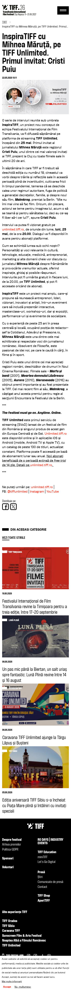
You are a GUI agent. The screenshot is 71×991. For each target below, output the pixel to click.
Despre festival (11, 839)
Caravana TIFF (11, 930)
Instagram (37, 491)
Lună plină (14, 620)
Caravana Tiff (15, 689)
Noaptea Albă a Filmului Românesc (24, 940)
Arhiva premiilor (11, 844)
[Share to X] (13, 506)
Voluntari (8, 867)
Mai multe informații (12, 982)
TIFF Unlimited (11, 945)
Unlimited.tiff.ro (56, 433)
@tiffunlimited (17, 491)
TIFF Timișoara (15, 552)
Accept (7, 987)
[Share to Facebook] (5, 506)
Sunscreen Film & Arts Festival (21, 935)
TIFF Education (47, 852)
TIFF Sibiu (13, 751)
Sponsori (8, 858)
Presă (41, 872)
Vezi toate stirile (13, 537)
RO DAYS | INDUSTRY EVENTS (50, 841)
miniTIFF (43, 857)
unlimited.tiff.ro (13, 229)
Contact (42, 887)
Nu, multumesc (23, 987)
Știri (40, 877)
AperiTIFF (44, 900)
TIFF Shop (44, 895)
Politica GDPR (10, 849)
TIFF (4, 22)
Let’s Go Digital (46, 862)
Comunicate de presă (50, 882)
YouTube (52, 491)
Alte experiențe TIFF (14, 912)
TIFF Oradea (9, 921)
